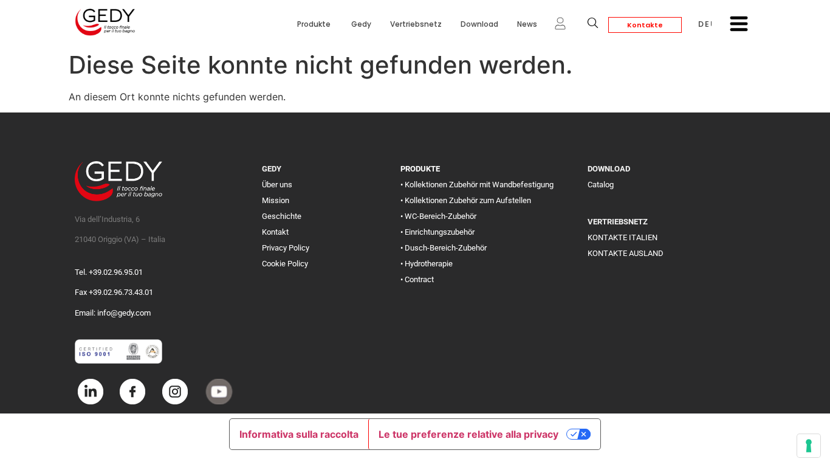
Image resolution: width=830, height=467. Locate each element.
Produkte (314, 24)
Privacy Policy (285, 247)
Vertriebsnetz (416, 24)
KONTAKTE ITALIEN (622, 237)
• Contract (417, 279)
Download (479, 24)
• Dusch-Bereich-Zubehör (443, 247)
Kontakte (645, 25)
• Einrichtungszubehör (437, 232)
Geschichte (281, 216)
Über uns (277, 184)
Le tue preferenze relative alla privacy (468, 434)
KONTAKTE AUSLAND (626, 253)
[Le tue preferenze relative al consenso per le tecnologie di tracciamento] (808, 445)
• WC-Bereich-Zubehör (438, 216)
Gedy (361, 24)
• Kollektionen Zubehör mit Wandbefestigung (477, 184)
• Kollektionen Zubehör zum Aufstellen (465, 200)
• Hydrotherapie (426, 263)
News (527, 24)
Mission (275, 200)
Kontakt (275, 232)
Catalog (601, 184)
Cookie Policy (285, 263)
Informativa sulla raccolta (298, 434)
